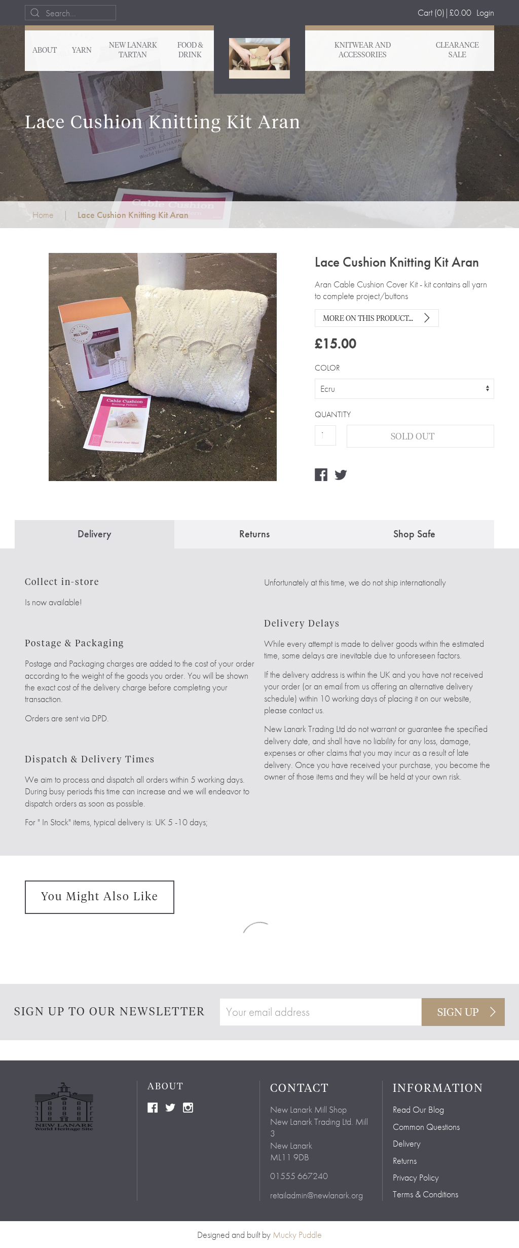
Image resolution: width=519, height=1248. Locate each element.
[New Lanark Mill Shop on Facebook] (152, 1106)
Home (43, 215)
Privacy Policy (416, 1177)
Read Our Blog (418, 1109)
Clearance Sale (457, 50)
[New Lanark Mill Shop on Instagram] (188, 1106)
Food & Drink (190, 50)
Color (327, 368)
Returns (405, 1160)
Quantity (325, 415)
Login (485, 12)
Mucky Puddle (297, 1234)
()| (444, 12)
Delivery (407, 1143)
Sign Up (458, 1012)
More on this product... (368, 318)
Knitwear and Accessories (363, 50)
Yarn (82, 50)
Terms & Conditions (425, 1194)
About (44, 50)
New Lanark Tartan (133, 50)
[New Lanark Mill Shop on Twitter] (170, 1106)
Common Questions (426, 1126)
